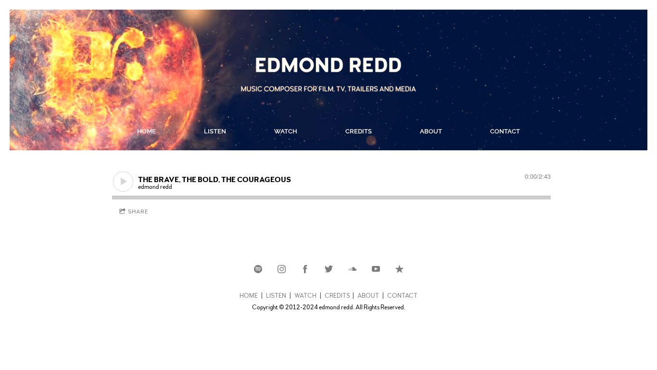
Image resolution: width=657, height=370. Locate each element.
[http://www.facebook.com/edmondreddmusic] (305, 269)
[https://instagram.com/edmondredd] (282, 269)
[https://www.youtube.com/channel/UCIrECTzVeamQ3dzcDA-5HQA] (376, 269)
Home (146, 131)
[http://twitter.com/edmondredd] (329, 269)
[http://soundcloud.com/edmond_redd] (352, 269)
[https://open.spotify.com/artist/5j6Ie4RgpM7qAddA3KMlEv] (258, 269)
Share (138, 211)
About (431, 131)
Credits (358, 131)
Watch (285, 131)
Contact (505, 131)
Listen (215, 131)
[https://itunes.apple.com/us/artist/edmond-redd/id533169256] (399, 269)
